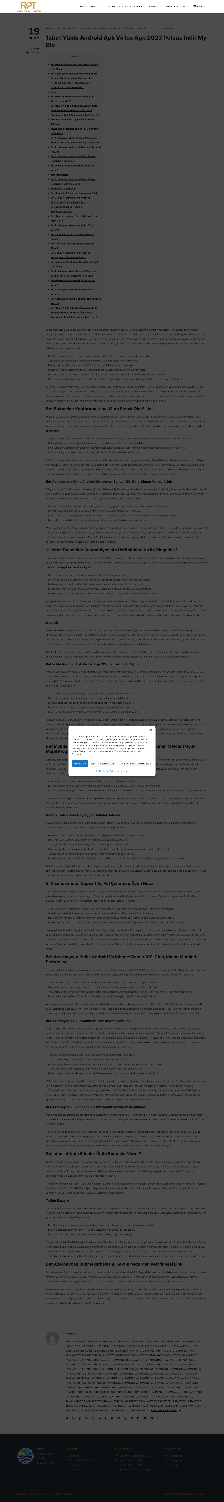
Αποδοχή (79, 763)
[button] (150, 730)
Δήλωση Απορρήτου (119, 771)
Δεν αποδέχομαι (102, 763)
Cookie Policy (101, 771)
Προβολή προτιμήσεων (135, 763)
